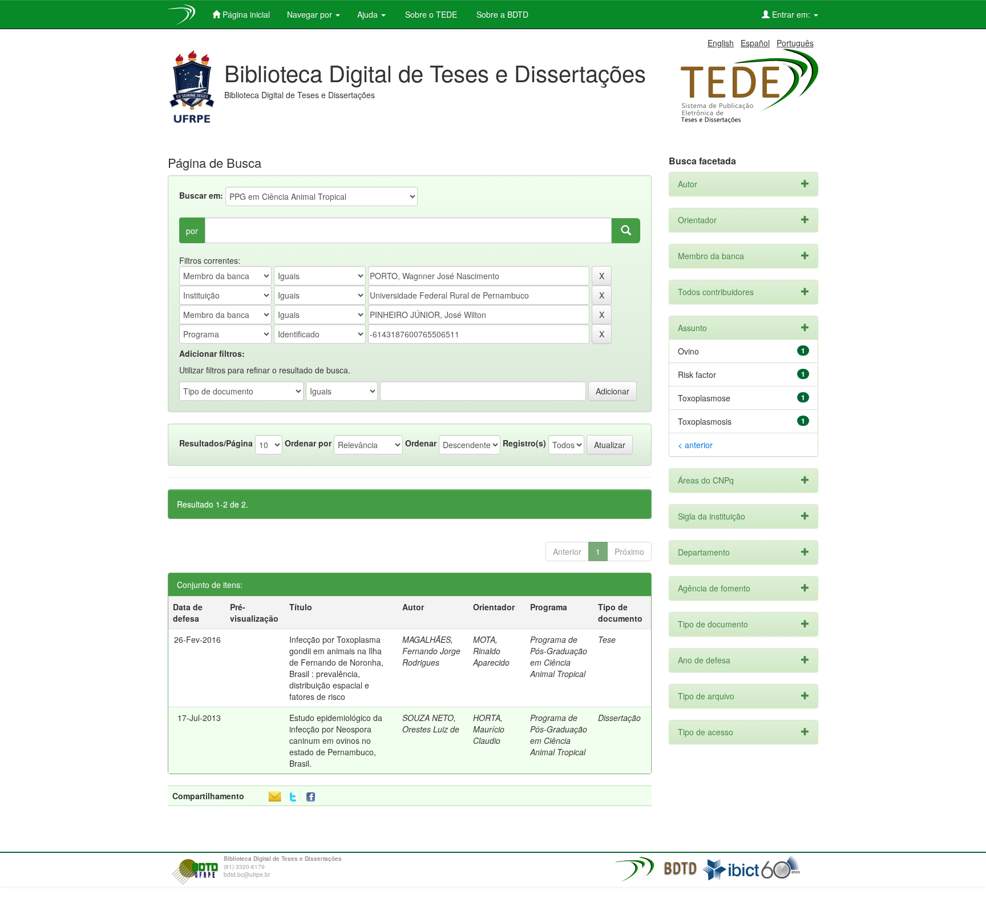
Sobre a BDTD (501, 14)
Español (755, 43)
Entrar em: (791, 14)
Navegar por (310, 14)
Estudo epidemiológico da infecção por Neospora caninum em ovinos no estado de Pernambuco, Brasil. (335, 740)
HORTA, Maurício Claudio (488, 729)
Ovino (688, 351)
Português (795, 43)
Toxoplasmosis (705, 421)
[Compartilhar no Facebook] (313, 797)
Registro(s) (524, 443)
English (721, 43)
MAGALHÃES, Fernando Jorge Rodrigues (431, 651)
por (192, 230)
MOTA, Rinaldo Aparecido (491, 651)
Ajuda (368, 14)
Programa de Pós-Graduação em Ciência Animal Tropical (558, 656)
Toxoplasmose (704, 398)
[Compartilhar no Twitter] (293, 797)
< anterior (695, 444)
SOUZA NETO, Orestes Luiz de (430, 723)
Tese (607, 639)
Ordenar (421, 443)
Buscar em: (201, 195)
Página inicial (245, 14)
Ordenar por (308, 443)
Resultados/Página (216, 443)
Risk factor (697, 374)
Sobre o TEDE (430, 14)
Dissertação (619, 717)
